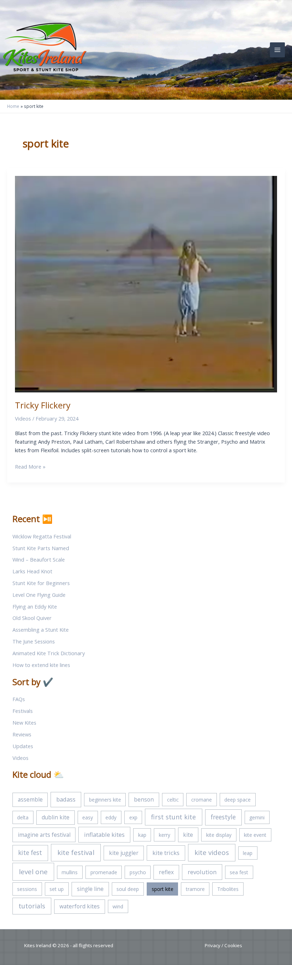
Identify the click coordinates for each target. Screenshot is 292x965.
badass (65, 799)
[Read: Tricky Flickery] (146, 283)
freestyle (223, 817)
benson (144, 799)
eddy (110, 817)
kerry (164, 834)
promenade (103, 872)
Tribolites (228, 889)
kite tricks (165, 853)
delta (22, 817)
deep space (237, 799)
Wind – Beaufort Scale (38, 559)
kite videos (211, 852)
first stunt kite (173, 817)
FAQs (18, 699)
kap (142, 834)
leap (247, 853)
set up (56, 889)
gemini (257, 817)
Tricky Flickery (43, 405)
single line (90, 889)
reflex (166, 872)
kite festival (75, 852)
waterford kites (79, 906)
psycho (138, 872)
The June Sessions (33, 641)
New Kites (24, 722)
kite (188, 835)
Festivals (22, 710)
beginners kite (105, 799)
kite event (255, 834)
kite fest (30, 852)
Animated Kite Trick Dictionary (48, 653)
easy (87, 817)
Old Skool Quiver (32, 617)
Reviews (21, 734)
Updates (22, 746)
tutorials (32, 906)
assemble (30, 799)
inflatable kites (104, 834)
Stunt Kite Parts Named (40, 548)
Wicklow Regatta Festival (41, 536)
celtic (173, 799)
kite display (218, 834)
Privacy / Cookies (223, 945)
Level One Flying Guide (39, 594)
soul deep (127, 889)
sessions (27, 889)
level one (33, 871)
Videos (23, 418)
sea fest (239, 872)
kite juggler (124, 853)
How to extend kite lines (41, 664)
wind (118, 906)
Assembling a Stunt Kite (40, 629)
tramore (195, 889)
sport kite (162, 889)
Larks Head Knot (32, 571)
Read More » (30, 467)
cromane (201, 799)
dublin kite (55, 817)
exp (133, 817)
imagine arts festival (44, 835)
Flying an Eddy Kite (34, 606)
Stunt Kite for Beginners (41, 582)
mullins (70, 872)
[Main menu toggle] (277, 49)
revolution (202, 872)
